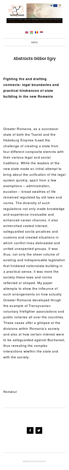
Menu (34, 42)
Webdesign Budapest (34, 461)
